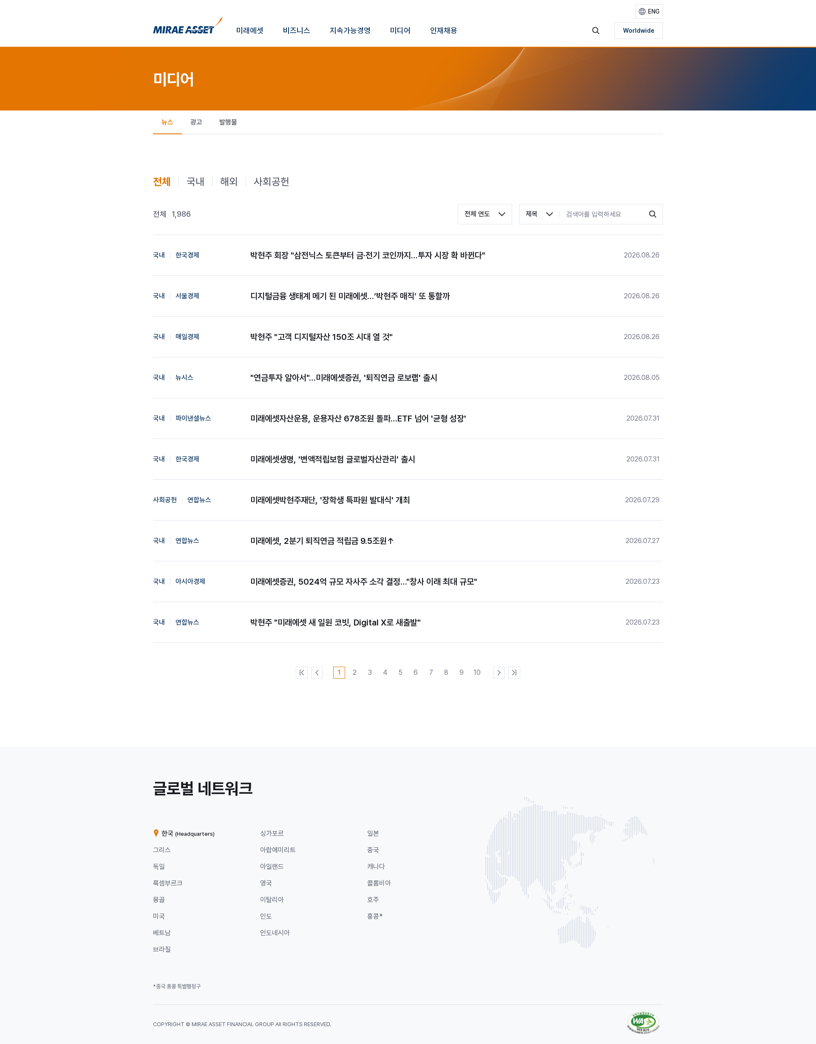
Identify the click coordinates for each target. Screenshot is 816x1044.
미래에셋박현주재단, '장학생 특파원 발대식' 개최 (330, 500)
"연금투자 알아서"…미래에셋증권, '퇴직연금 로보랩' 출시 (343, 378)
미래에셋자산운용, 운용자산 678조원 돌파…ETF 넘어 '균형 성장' (358, 418)
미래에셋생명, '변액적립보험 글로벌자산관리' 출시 (332, 459)
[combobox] (485, 214)
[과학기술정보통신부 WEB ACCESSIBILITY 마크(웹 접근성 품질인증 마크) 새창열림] (643, 1015)
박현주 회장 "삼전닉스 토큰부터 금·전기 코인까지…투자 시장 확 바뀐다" (367, 255)
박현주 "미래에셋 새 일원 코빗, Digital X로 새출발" (335, 622)
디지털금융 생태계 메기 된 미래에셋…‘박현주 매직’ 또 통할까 (350, 296)
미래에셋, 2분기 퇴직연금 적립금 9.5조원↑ (322, 541)
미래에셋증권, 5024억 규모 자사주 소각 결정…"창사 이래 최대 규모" (363, 582)
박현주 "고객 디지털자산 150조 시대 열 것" (321, 337)
